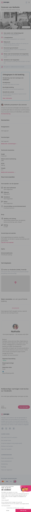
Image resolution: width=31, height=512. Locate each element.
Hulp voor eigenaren (6, 470)
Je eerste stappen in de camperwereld (11, 443)
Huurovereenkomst (6, 461)
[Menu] (27, 2)
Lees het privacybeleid (5, 505)
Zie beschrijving (5, 113)
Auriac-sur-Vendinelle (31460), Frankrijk (10, 9)
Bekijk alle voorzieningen (8, 143)
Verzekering (4, 464)
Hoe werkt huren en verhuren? (9, 437)
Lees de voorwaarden (7, 242)
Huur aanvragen (24, 407)
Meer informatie (7, 98)
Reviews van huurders (7, 446)
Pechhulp (3, 467)
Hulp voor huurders (6, 449)
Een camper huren (6, 440)
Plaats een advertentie (7, 458)
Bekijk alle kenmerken (7, 172)
